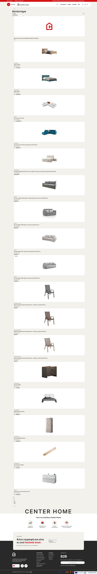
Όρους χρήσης (59, 542)
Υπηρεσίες (74, 4)
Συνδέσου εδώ (72, 565)
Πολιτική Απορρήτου (40, 559)
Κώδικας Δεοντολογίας (40, 563)
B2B (79, 4)
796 (14, 501)
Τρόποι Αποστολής (40, 556)
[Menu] (8, 4)
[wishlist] (87, 4)
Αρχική (14, 8)
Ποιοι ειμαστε (63, 4)
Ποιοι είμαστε (51, 554)
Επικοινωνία (51, 556)
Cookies (38, 562)
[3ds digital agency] (31, 571)
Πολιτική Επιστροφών (40, 557)
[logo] (23, 4)
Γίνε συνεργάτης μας (73, 562)
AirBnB (69, 4)
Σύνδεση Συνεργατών (19, 0)
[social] (22, 565)
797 (14, 502)
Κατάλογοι (51, 557)
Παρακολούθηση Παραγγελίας (39, 566)
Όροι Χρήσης (38, 560)
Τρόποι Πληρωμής (39, 554)
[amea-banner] (85, 572)
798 (14, 503)
